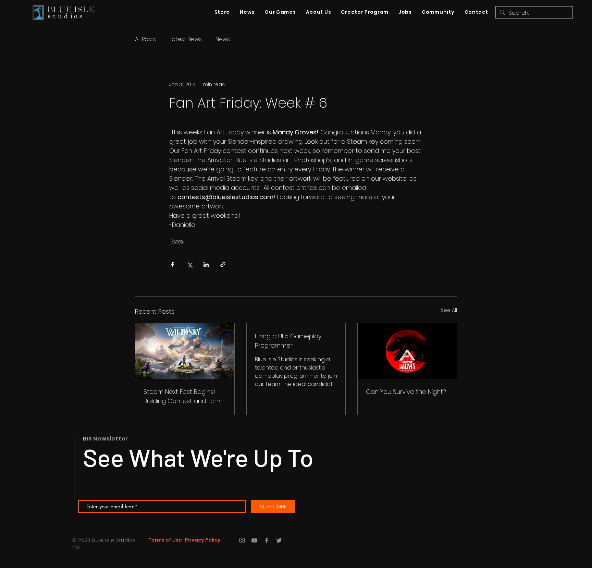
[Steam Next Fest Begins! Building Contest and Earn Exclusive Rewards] (184, 351)
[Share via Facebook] (172, 264)
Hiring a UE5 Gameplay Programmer (288, 341)
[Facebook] (266, 540)
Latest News (186, 39)
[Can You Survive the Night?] (407, 351)
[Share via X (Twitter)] (189, 264)
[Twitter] (279, 540)
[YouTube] (254, 540)
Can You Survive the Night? (406, 391)
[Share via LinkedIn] (206, 264)
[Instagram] (242, 540)
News (222, 39)
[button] (438, 12)
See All (449, 310)
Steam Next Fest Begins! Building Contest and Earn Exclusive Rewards (182, 396)
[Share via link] (223, 264)
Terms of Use (165, 539)
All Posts (145, 39)
